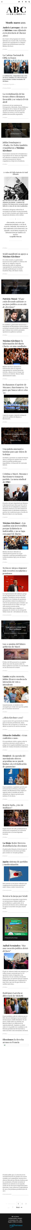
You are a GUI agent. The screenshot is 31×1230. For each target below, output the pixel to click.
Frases (4, 88)
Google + (25, 2)
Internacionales (7, 615)
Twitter (18, 2)
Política (5, 49)
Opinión (5, 517)
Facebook (21, 2)
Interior (5, 856)
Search (28, 2)
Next (18, 1207)
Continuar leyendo (9, 84)
